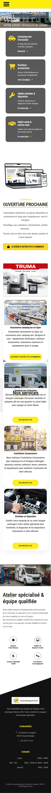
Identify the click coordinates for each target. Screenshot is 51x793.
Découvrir (21, 51)
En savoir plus (23, 108)
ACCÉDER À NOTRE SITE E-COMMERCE (27, 246)
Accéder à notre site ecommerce (26, 357)
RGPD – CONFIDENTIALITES (32, 785)
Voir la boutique (24, 80)
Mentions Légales (32, 784)
